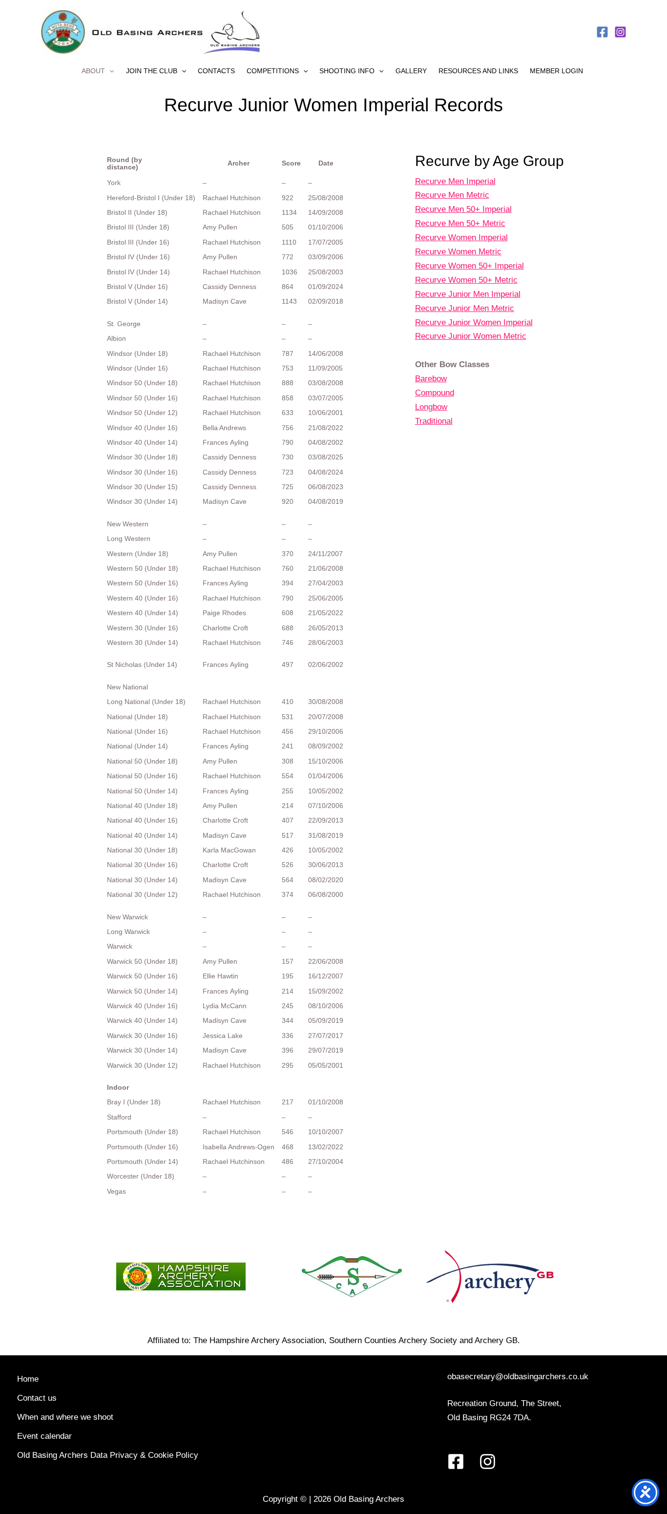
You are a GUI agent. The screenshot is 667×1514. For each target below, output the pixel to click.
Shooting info (347, 71)
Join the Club (151, 71)
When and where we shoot (65, 1417)
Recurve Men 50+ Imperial (463, 209)
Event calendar (44, 1436)
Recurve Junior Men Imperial (468, 294)
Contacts (216, 71)
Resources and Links (478, 71)
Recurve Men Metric (452, 195)
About (93, 71)
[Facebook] (602, 32)
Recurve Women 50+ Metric (466, 280)
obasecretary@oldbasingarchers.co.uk (517, 1376)
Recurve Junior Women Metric (470, 336)
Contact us (37, 1398)
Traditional (434, 421)
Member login (556, 71)
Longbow (431, 407)
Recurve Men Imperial (455, 181)
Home (28, 1379)
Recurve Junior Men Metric (464, 308)
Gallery (411, 71)
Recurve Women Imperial (461, 237)
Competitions (273, 71)
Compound (434, 392)
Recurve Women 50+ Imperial (469, 265)
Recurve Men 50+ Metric (460, 223)
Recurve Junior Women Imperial (474, 322)
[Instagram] (620, 32)
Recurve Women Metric (458, 251)
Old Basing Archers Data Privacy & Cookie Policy (107, 1455)
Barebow (431, 378)
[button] (109, 70)
